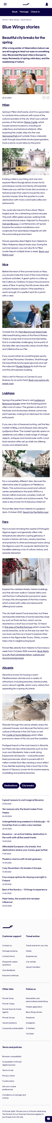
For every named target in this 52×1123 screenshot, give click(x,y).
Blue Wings (14, 20)
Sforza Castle (30, 122)
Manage (24, 11)
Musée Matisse (23, 366)
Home (5, 20)
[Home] (26, 4)
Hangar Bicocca (10, 224)
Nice (5, 264)
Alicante (7, 667)
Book (14, 11)
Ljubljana (8, 393)
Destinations (26, 20)
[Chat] (48, 1119)
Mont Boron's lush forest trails (32, 332)
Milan (5, 104)
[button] (5, 4)
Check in (35, 11)
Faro (5, 521)
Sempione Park (10, 136)
